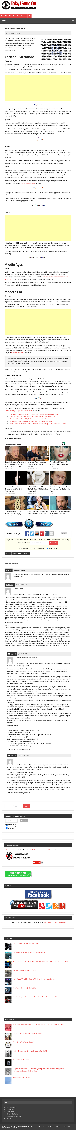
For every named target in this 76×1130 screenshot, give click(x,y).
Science (26, 553)
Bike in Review (11, 1107)
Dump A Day (10, 1109)
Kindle (50, 923)
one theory (54, 109)
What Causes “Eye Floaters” (22, 1078)
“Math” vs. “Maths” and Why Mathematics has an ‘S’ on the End (30, 419)
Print (44, 923)
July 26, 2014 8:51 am (23, 654)
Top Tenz (9, 1118)
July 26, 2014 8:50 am (21, 584)
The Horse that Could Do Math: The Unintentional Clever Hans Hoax (32, 416)
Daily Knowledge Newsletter (26, 1126)
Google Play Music (22, 411)
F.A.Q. (58, 1126)
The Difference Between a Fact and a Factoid (27, 1033)
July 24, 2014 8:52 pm (19, 570)
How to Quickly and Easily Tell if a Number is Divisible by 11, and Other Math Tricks (38, 424)
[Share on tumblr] (47, 533)
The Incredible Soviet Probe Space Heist (26, 943)
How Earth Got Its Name (21, 1060)
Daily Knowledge (38, 548)
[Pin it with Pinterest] (42, 533)
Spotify (12, 411)
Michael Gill (9, 585)
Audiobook (62, 923)
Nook (55, 923)
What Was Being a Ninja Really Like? (25, 988)
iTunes (7, 411)
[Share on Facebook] (27, 533)
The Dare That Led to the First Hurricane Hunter (29, 952)
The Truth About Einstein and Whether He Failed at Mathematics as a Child (35, 414)
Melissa (18, 33)
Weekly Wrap (52, 548)
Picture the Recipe (12, 1114)
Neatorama (10, 1112)
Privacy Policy (6, 1127)
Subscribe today (10, 850)
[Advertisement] (38, 88)
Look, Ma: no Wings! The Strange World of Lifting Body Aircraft (33, 979)
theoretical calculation (28, 183)
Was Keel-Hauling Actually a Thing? (24, 970)
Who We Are (66, 1126)
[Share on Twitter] (32, 533)
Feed (30, 411)
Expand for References (13, 439)
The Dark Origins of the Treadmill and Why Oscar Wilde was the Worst (36, 997)
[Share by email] (51, 533)
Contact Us (40, 1126)
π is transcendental (17, 353)
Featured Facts (17, 553)
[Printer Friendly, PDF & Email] (64, 534)
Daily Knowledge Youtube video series (43, 850)
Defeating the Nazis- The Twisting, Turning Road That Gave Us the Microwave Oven (40, 961)
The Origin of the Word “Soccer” (23, 1042)
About (15, 1127)
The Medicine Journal (13, 1116)
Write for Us (49, 1126)
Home (4, 1126)
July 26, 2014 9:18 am (23, 755)
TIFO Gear (12, 1126)
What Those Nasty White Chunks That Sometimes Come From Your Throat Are (39, 1024)
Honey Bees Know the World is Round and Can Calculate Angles (31, 421)
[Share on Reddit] (37, 533)
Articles (8, 553)
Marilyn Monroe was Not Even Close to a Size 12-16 (30, 1051)
